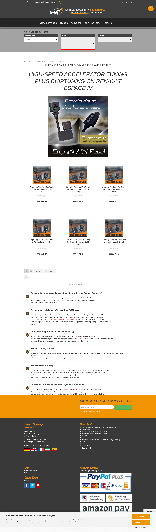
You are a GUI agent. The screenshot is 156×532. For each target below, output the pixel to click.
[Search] (114, 2)
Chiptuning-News (30, 470)
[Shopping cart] (151, 8)
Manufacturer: (30, 35)
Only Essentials (141, 522)
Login (129, 2)
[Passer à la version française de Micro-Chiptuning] (41, 449)
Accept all (141, 517)
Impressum (86, 429)
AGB (83, 442)
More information (141, 527)
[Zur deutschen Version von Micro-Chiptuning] (27, 449)
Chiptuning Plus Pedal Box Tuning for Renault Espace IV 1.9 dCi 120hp (78, 189)
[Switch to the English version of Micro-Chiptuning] (34, 449)
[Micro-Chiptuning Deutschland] (78, 11)
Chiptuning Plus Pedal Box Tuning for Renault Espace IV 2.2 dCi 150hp (78, 242)
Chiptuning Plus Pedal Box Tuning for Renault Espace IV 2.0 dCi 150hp (114, 189)
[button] (59, 3)
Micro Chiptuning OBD (71, 23)
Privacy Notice (74, 522)
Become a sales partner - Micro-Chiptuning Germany (101, 440)
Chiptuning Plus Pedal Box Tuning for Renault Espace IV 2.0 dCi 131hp (42, 189)
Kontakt (84, 435)
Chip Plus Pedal (92, 23)
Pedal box (108, 23)
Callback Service (88, 446)
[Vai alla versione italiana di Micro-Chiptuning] (48, 449)
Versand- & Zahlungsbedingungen (94, 431)
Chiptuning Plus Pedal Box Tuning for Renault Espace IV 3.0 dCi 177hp (42, 242)
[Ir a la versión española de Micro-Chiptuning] (54, 449)
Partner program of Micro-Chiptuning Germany (99, 427)
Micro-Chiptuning (48, 23)
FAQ (83, 437)
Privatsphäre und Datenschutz (93, 444)
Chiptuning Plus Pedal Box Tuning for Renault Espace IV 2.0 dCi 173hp (114, 242)
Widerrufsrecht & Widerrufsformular (95, 433)
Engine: (102, 35)
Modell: (65, 35)
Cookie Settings (87, 448)
